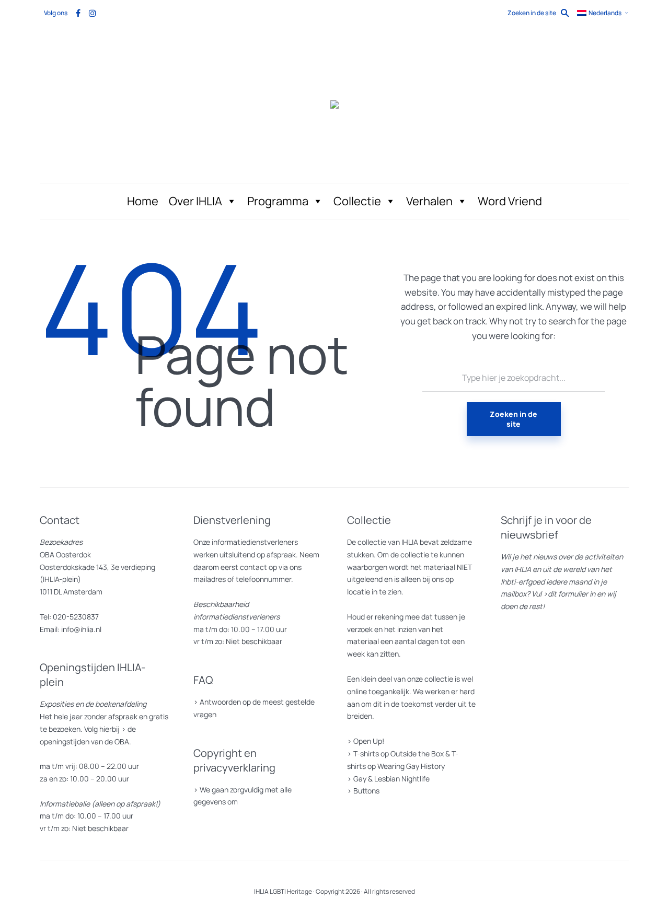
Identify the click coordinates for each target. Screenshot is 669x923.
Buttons (366, 791)
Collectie (357, 201)
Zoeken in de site (513, 418)
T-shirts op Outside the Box (398, 753)
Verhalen (429, 201)
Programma (277, 201)
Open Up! (368, 741)
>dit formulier (565, 594)
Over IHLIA (195, 201)
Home (142, 201)
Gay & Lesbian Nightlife (391, 779)
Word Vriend (510, 201)
